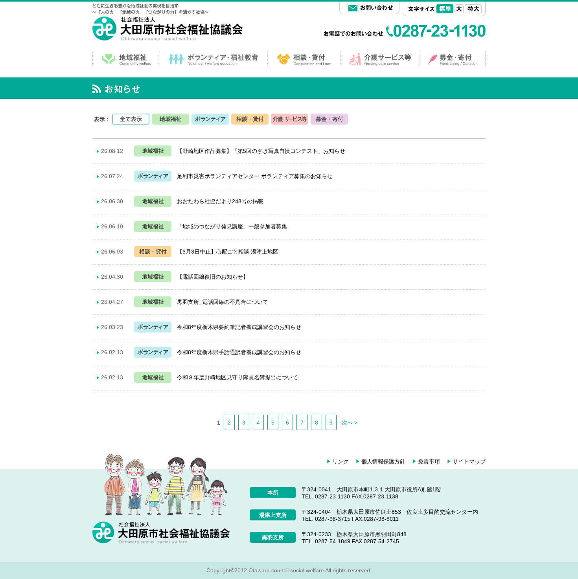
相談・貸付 (250, 119)
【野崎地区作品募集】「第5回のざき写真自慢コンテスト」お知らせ (261, 151)
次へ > (349, 422)
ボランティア (210, 119)
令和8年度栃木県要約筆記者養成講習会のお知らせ (239, 327)
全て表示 (131, 119)
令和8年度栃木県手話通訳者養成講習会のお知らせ (239, 352)
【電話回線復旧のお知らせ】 (213, 277)
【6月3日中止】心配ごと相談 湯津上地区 (227, 251)
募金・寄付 (329, 119)
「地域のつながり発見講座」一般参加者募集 (232, 226)
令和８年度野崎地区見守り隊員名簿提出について (237, 377)
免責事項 (429, 461)
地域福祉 (170, 119)
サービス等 (289, 119)
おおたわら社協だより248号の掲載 (220, 201)
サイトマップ (469, 461)
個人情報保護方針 (383, 461)
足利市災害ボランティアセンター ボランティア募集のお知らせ (255, 176)
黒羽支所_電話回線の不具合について (222, 302)
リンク (340, 461)
